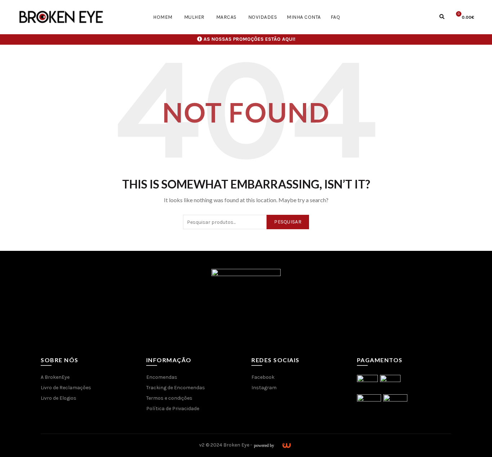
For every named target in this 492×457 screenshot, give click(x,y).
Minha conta (304, 17)
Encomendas (161, 377)
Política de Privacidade (172, 408)
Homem (163, 17)
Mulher (194, 17)
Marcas (226, 17)
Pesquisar (287, 222)
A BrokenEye (55, 377)
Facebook (262, 377)
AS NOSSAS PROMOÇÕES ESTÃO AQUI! (249, 39)
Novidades (262, 17)
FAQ (335, 17)
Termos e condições (169, 398)
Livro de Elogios (58, 398)
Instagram (264, 388)
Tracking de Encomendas (175, 388)
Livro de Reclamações (66, 388)
